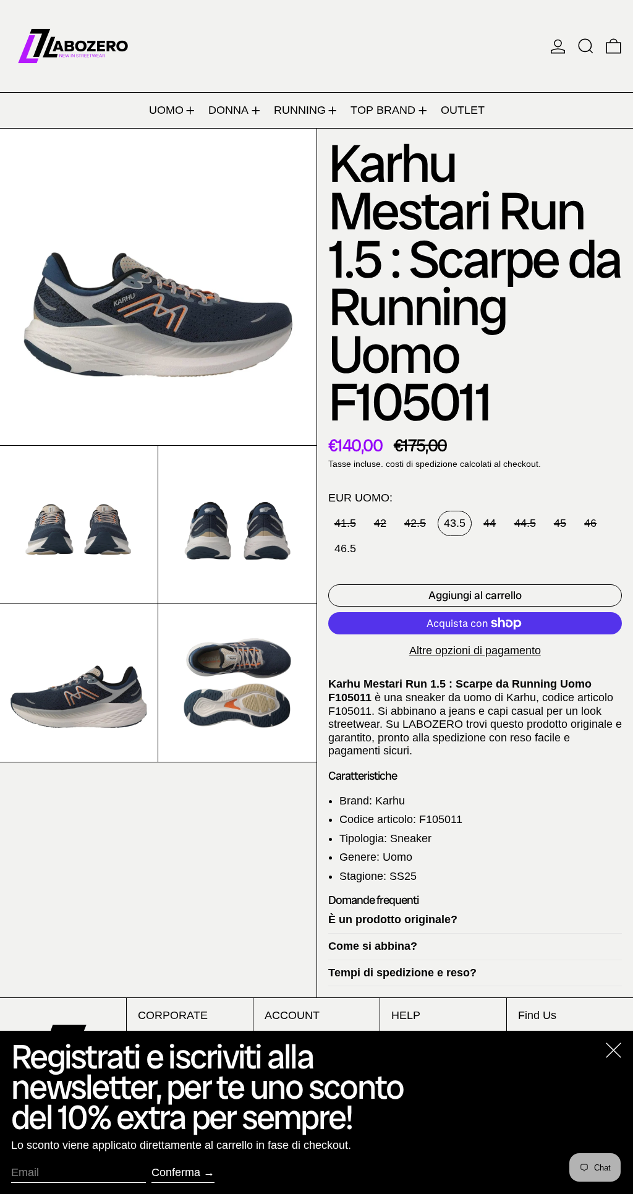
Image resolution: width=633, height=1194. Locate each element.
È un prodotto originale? (392, 919)
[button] (585, 46)
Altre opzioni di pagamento (475, 650)
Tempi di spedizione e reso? (402, 972)
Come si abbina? (372, 946)
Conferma (175, 1172)
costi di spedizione (421, 464)
